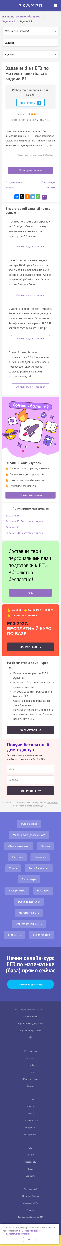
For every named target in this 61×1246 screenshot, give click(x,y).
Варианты (30, 1175)
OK (29, 1239)
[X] (22, 196)
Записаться (29, 647)
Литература (29, 879)
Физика (45, 846)
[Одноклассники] (27, 196)
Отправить (29, 790)
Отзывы (30, 1210)
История (17, 857)
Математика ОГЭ (29, 912)
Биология (40, 857)
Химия (13, 868)
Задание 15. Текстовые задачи (24, 521)
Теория (30, 1154)
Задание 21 (12, 527)
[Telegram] (32, 196)
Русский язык (29, 824)
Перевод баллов (30, 1196)
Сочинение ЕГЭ (30, 1203)
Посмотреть (28, 102)
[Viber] (44, 197)
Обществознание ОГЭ (29, 924)
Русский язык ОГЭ (29, 901)
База (32, 1072)
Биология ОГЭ (41, 935)
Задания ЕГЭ (30, 1161)
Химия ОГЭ (14, 935)
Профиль (32, 1065)
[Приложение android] (30, 1037)
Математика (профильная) (29, 835)
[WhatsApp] (38, 196)
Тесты (30, 1168)
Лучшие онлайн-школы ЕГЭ (30, 1217)
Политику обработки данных (27, 1230)
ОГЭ (30, 1147)
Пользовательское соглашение (17, 1233)
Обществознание (18, 846)
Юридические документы (30, 1023)
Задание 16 (12, 515)
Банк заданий (30, 1189)
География (43, 890)
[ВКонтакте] (16, 196)
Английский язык (39, 868)
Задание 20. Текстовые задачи (24, 533)
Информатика (16, 890)
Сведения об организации (30, 1030)
